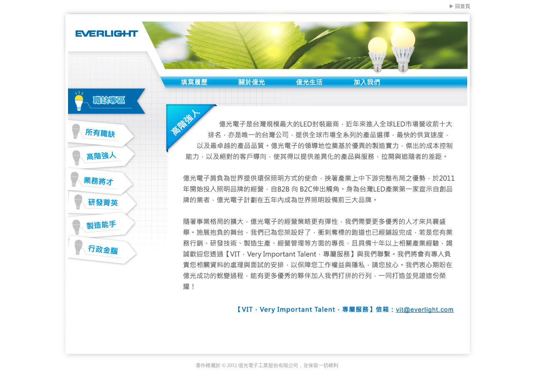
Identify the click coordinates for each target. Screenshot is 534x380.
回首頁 (462, 6)
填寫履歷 (194, 82)
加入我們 (367, 82)
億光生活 (309, 82)
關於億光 (252, 82)
